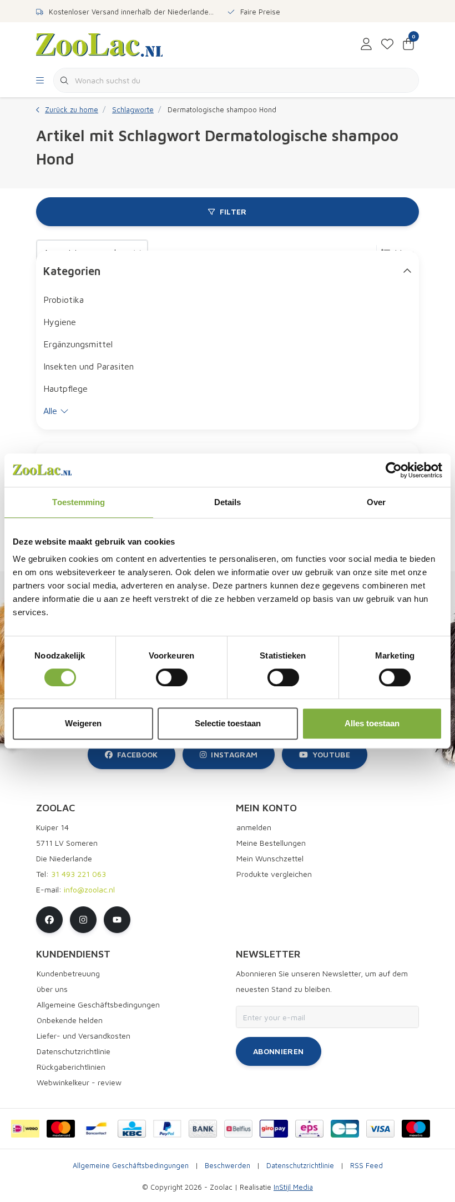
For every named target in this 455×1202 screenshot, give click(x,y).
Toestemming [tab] (78, 502)
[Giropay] (274, 1129)
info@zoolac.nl (89, 889)
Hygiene (59, 322)
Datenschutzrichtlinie (300, 1165)
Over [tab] (376, 502)
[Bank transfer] (203, 1129)
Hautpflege (65, 388)
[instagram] (83, 919)
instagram (234, 754)
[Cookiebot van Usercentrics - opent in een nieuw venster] (393, 470)
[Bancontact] (96, 1129)
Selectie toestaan (228, 723)
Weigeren (83, 723)
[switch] (172, 677)
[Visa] (380, 1129)
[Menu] (40, 80)
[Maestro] (416, 1129)
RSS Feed (366, 1165)
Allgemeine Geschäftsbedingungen (131, 1165)
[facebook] (49, 919)
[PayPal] (167, 1129)
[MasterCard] (61, 1129)
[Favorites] (387, 44)
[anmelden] (366, 44)
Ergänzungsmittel (78, 344)
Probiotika (63, 300)
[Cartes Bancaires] (345, 1129)
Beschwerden (227, 1165)
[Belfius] (238, 1129)
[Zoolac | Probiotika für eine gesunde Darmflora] (99, 44)
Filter (233, 211)
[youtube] (117, 919)
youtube (331, 754)
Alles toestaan (372, 723)
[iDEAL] (25, 1129)
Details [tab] (227, 502)
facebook (137, 754)
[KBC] (132, 1129)
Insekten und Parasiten (88, 366)
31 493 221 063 (78, 874)
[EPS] (309, 1129)
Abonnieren (278, 1051)
